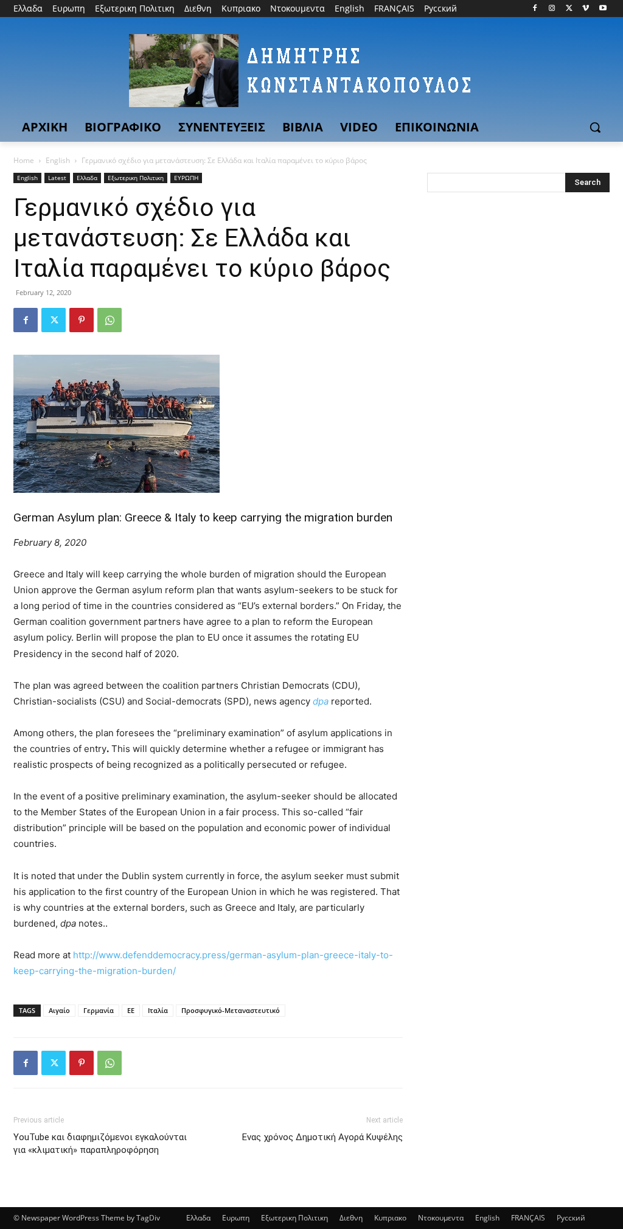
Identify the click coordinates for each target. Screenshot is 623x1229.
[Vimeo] (586, 9)
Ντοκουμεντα (441, 1218)
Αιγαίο (59, 1010)
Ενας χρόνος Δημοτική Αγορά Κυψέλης (322, 1137)
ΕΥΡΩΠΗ (186, 177)
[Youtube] (603, 9)
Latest (57, 177)
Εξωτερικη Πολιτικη (136, 177)
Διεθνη (351, 1218)
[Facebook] (535, 9)
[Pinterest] (81, 320)
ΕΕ (130, 1010)
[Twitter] (569, 9)
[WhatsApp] (109, 320)
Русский (571, 1218)
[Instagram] (552, 9)
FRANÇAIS (528, 1218)
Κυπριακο (390, 1218)
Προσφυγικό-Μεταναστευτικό (230, 1010)
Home (23, 160)
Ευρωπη (235, 1218)
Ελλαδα (87, 177)
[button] (595, 127)
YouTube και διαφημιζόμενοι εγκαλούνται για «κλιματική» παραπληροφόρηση (100, 1143)
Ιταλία (158, 1010)
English (58, 160)
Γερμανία (98, 1010)
